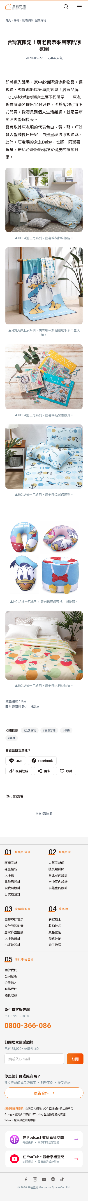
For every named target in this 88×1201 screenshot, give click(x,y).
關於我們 (11, 970)
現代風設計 (12, 888)
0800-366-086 (28, 1025)
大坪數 (9, 875)
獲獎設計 (11, 862)
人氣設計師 (56, 862)
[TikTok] (62, 1179)
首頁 (8, 20)
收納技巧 (55, 925)
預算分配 (55, 938)
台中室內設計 (58, 881)
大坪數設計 (12, 938)
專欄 (16, 20)
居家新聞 (49, 730)
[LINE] (53, 1179)
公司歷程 (11, 976)
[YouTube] (44, 1179)
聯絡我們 (11, 989)
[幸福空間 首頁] (15, 6)
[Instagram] (35, 1179)
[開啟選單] (79, 6)
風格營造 (55, 932)
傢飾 (66, 730)
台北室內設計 (58, 875)
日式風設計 (12, 894)
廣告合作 (41, 1093)
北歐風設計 (12, 881)
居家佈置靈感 (14, 932)
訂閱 (75, 1059)
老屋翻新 (11, 869)
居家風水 (55, 919)
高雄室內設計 (58, 888)
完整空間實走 (14, 919)
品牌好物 (27, 20)
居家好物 (40, 20)
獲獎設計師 (56, 869)
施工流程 (55, 944)
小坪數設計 (12, 944)
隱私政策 (11, 995)
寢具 (11, 738)
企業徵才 (11, 982)
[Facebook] (26, 1179)
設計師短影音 (14, 925)
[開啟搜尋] (66, 6)
